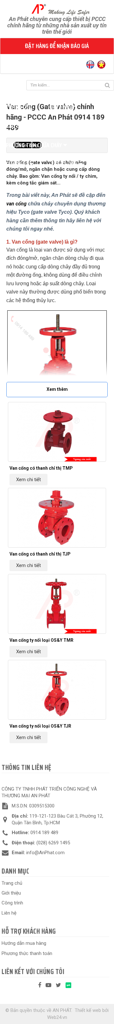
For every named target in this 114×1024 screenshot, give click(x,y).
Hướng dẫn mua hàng (24, 943)
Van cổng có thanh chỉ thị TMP (41, 468)
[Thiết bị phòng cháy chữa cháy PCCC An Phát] (57, 9)
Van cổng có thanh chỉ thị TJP (40, 554)
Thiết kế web (88, 1010)
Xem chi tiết (28, 479)
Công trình (12, 903)
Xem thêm (57, 389)
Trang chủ (12, 883)
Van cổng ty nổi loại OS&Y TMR (41, 640)
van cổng (16, 204)
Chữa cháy (63, 126)
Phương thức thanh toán (27, 953)
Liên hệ (9, 913)
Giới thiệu (61, 106)
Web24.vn (57, 1017)
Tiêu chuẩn (65, 164)
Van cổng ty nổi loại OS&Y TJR (40, 726)
